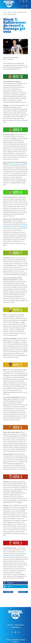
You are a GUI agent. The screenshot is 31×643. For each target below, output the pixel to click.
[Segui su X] (26, 1)
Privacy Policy (19, 625)
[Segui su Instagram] (23, 1)
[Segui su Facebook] (20, 1)
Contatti (10, 625)
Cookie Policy (15, 627)
